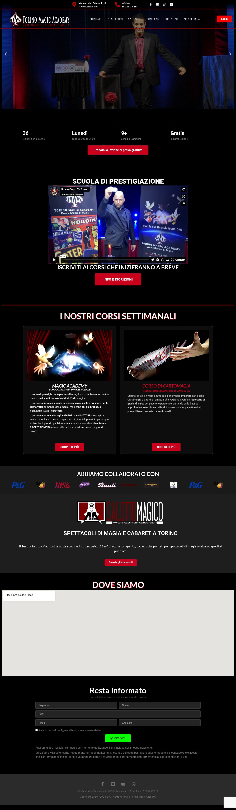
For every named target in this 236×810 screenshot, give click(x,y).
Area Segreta (192, 19)
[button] (5, 54)
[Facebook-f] (102, 784)
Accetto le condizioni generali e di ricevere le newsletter (70, 730)
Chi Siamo (95, 19)
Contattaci (171, 19)
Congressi (153, 19)
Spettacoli (134, 19)
